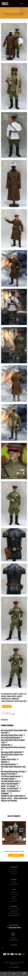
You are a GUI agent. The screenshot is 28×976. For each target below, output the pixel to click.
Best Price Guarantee (14, 913)
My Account (4, 974)
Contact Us (22, 14)
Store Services (14, 892)
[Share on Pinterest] (12, 714)
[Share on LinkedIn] (8, 714)
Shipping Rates (14, 911)
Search (14, 974)
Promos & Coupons (14, 894)
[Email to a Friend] (14, 714)
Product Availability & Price (14, 915)
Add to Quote (6, 706)
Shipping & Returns (22, 13)
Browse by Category (22, 9)
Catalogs (14, 882)
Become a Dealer (23, 11)
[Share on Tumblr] (9, 714)
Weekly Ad (14, 898)
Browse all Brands (22, 7)
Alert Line (9, 712)
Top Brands (14, 900)
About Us (14, 869)
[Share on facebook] (5, 714)
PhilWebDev (16, 967)
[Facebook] (2, 947)
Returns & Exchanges (14, 908)
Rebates (14, 896)
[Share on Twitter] (6, 714)
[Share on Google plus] (11, 714)
